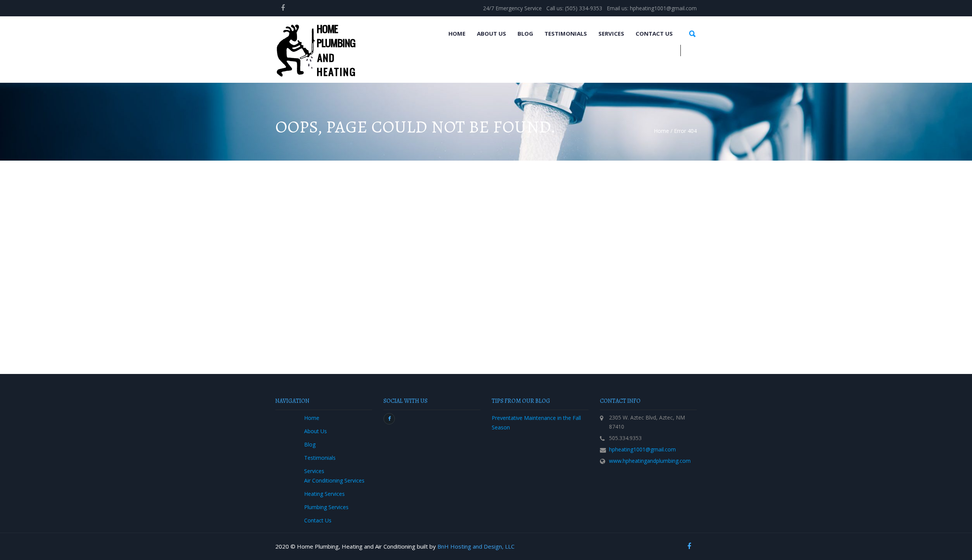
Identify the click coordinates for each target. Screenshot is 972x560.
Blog (525, 33)
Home (456, 33)
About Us (491, 33)
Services (611, 33)
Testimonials (565, 33)
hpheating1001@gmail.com (642, 449)
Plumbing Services (326, 507)
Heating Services (324, 493)
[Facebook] (282, 7)
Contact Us (654, 33)
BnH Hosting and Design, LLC (475, 546)
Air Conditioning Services (334, 480)
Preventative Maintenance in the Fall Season (536, 422)
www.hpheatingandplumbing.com (650, 460)
